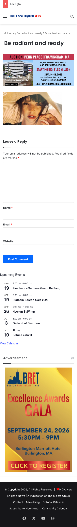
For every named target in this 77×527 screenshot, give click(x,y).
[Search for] (72, 17)
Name (8, 207)
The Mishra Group (59, 495)
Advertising (33, 502)
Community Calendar (55, 508)
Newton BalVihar (24, 311)
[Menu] (5, 17)
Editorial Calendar (53, 502)
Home (11, 33)
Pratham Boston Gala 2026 (30, 300)
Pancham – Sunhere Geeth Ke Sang (36, 288)
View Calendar (9, 343)
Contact (18, 502)
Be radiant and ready (29, 33)
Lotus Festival (22, 335)
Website (8, 241)
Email (7, 224)
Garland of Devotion (26, 323)
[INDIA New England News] (25, 16)
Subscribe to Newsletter (24, 508)
